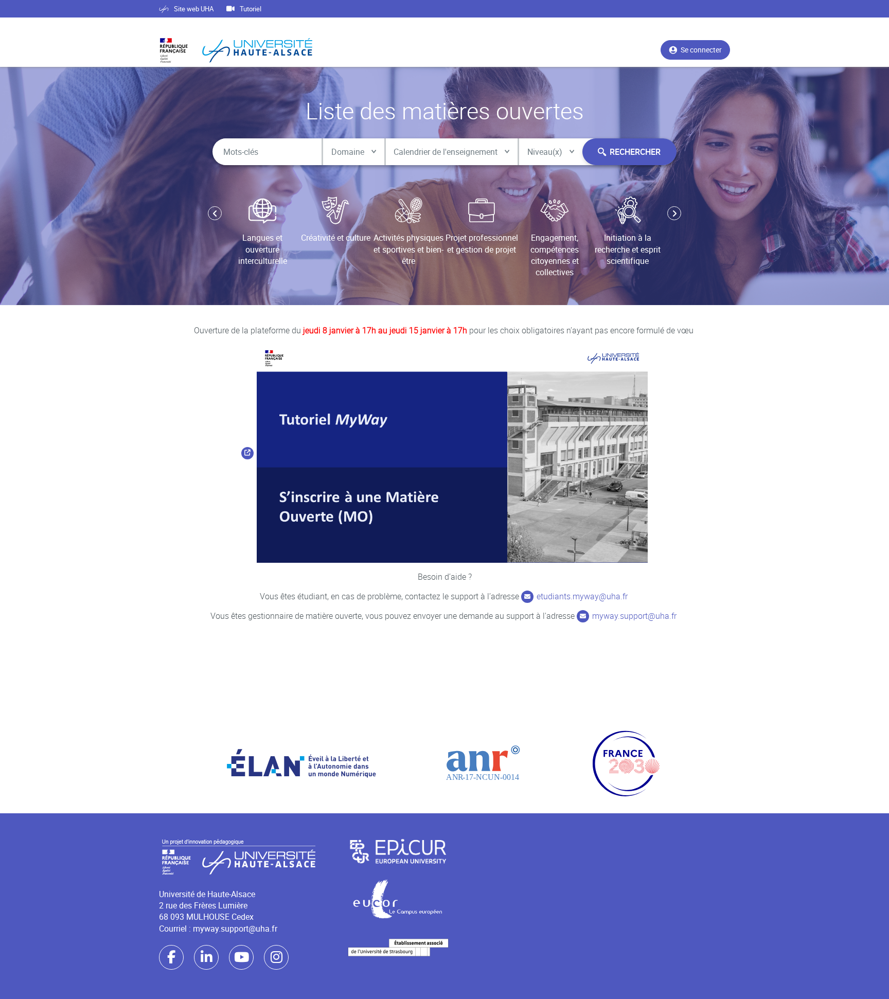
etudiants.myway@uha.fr (582, 596)
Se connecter (701, 50)
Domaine (347, 151)
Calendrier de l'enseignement (445, 151)
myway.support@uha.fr (634, 615)
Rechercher (635, 151)
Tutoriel (250, 8)
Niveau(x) (544, 151)
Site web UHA (194, 8)
